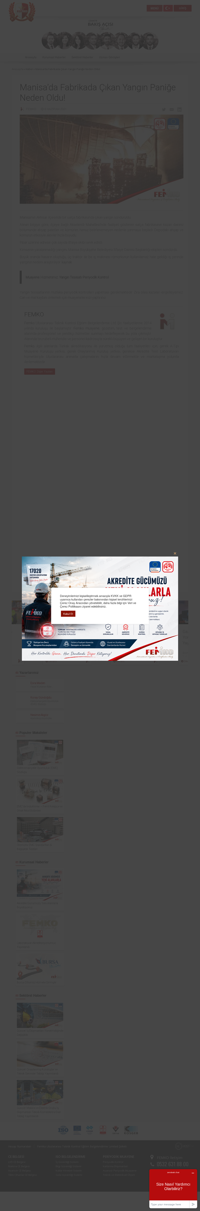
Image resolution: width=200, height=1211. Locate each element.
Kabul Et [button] (68, 614)
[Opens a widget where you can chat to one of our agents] (173, 1189)
